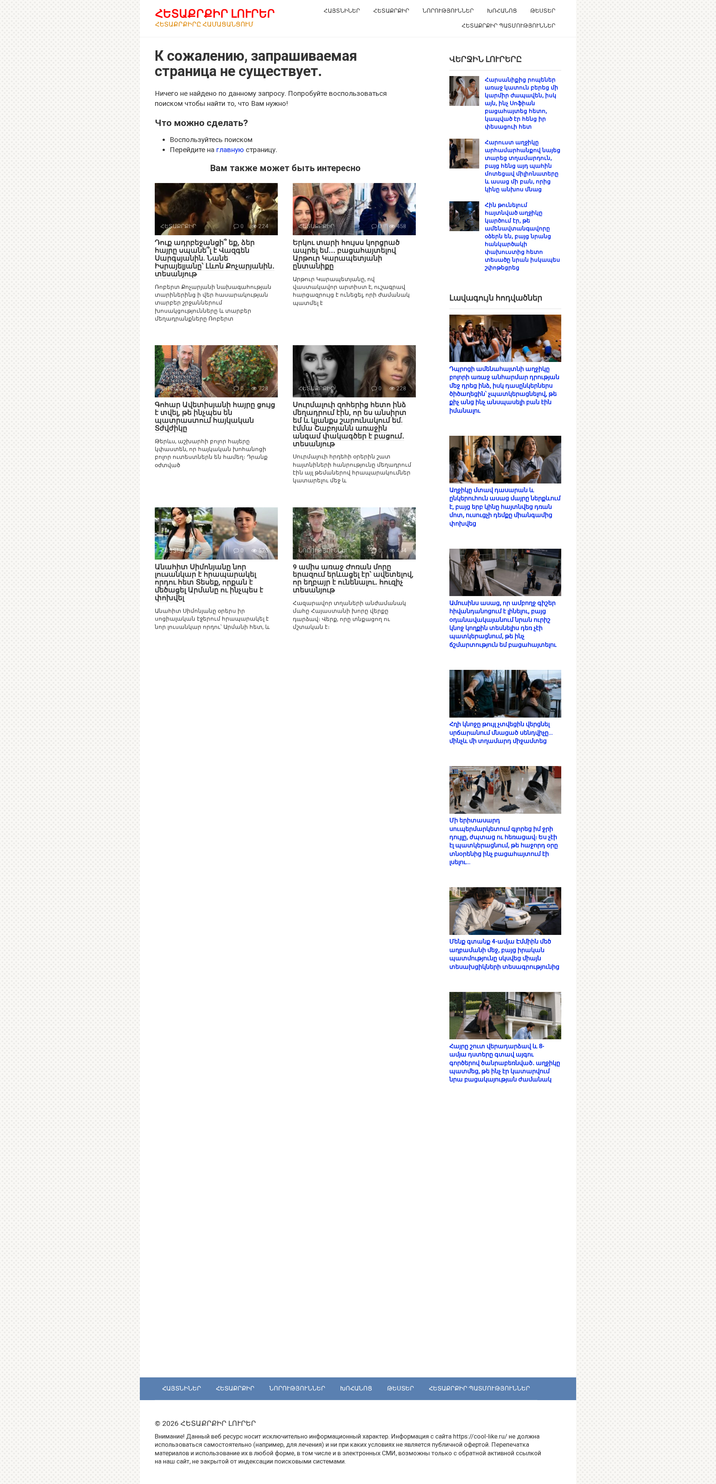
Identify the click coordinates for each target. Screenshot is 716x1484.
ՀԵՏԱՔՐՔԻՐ (391, 10)
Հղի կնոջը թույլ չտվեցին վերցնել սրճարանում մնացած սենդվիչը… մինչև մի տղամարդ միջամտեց (501, 732)
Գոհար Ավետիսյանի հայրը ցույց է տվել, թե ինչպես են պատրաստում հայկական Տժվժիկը (215, 416)
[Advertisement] (505, 1238)
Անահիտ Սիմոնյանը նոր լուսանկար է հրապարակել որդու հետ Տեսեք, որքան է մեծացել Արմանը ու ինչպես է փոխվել (209, 582)
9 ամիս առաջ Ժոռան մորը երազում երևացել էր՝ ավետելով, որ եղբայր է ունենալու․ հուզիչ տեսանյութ (353, 579)
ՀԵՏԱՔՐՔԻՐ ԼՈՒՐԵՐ (215, 13)
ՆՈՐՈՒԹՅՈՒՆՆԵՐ (448, 10)
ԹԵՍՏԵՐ (542, 10)
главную (230, 149)
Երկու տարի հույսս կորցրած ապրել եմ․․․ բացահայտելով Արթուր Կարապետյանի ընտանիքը (346, 254)
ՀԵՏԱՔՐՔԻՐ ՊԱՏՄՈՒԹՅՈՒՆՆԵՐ (508, 25)
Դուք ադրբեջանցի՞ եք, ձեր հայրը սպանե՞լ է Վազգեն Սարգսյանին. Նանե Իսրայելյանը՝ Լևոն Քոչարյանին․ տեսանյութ (214, 258)
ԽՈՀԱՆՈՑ (502, 10)
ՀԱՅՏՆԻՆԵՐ (342, 10)
